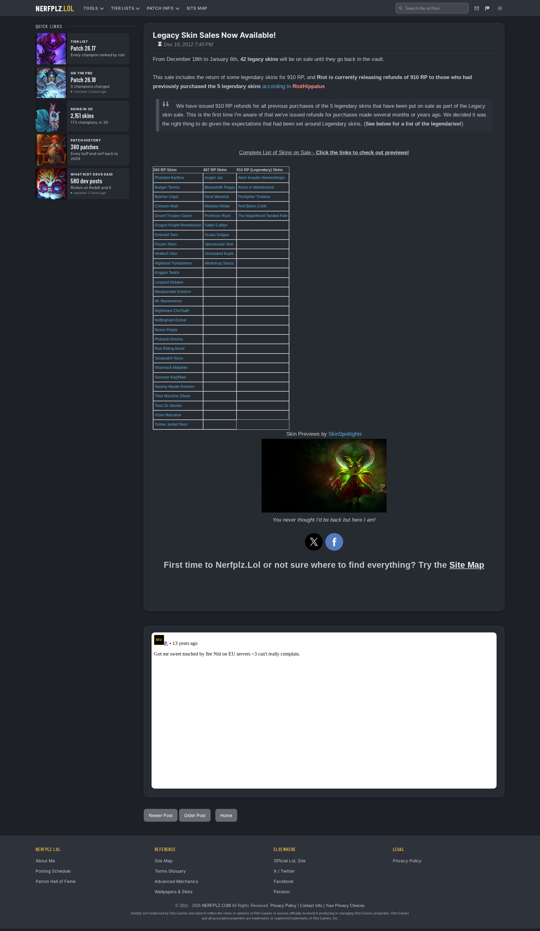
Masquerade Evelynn (173, 292)
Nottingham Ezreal (170, 320)
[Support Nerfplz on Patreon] (487, 8)
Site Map (197, 8)
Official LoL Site (290, 860)
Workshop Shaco (219, 263)
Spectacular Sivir (219, 244)
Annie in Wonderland (256, 187)
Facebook (283, 881)
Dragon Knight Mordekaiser (178, 225)
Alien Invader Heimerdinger (261, 178)
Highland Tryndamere (173, 263)
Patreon (282, 891)
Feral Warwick (217, 197)
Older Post (195, 815)
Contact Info (311, 905)
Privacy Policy (407, 860)
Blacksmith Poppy (220, 187)
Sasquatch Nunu (169, 358)
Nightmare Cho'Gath (172, 311)
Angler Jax (214, 178)
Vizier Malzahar (168, 415)
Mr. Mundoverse (168, 301)
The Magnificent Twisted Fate (263, 216)
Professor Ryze (218, 216)
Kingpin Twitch (167, 272)
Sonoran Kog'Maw (170, 377)
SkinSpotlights (345, 434)
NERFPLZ (55, 8)
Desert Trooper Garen (173, 216)
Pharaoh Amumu (169, 339)
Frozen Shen (166, 244)
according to (276, 86)
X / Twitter (284, 871)
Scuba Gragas (217, 235)
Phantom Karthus (169, 178)
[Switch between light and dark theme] (499, 8)
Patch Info (160, 8)
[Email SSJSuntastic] (476, 8)
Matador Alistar (217, 206)
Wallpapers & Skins (173, 891)
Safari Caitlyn (216, 225)
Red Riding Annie (170, 348)
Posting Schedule (53, 871)
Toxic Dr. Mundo (168, 406)
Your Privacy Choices (345, 905)
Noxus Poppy (166, 330)
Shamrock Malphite (171, 367)
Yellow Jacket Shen (171, 424)
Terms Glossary (170, 871)
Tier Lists (122, 8)
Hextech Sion (166, 253)
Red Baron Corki (252, 206)
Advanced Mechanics (176, 881)
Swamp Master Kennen (174, 386)
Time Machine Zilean (172, 396)
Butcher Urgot (166, 197)
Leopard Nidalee (169, 282)
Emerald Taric (166, 235)
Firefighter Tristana (254, 197)
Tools (90, 8)
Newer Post (160, 815)
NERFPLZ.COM (216, 905)
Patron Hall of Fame (56, 881)
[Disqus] (324, 710)
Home (226, 815)
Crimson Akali (166, 206)
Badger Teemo (167, 187)
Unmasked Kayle (219, 253)
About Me (45, 860)
